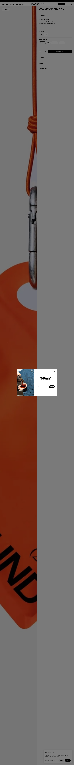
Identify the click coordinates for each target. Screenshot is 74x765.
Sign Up (52, 386)
